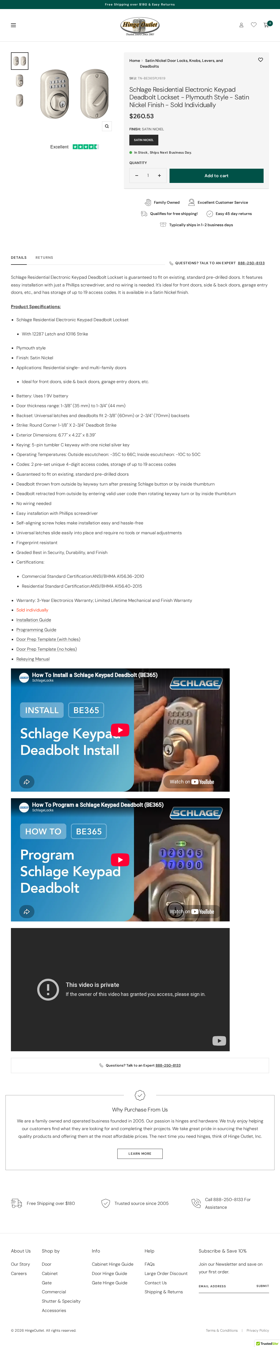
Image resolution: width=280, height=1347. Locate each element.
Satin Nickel (144, 140)
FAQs (150, 1264)
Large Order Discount (166, 1273)
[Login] (241, 25)
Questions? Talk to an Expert (220, 263)
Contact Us (156, 1283)
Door (46, 1264)
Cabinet (50, 1273)
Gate (47, 1283)
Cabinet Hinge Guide (112, 1264)
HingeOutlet (34, 1330)
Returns (44, 257)
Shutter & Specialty (61, 1301)
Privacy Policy (258, 1330)
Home (134, 60)
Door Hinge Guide (109, 1273)
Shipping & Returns (164, 1292)
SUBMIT (262, 1286)
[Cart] (266, 25)
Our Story (20, 1264)
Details (19, 257)
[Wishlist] (253, 25)
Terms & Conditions (222, 1330)
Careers (19, 1273)
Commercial (54, 1292)
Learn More (140, 1153)
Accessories (54, 1310)
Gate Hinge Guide (109, 1283)
